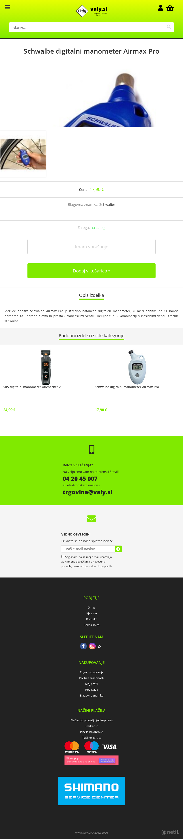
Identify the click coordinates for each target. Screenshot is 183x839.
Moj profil (91, 684)
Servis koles (91, 625)
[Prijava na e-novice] (118, 549)
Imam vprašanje (91, 247)
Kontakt (91, 619)
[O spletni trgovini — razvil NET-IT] (170, 832)
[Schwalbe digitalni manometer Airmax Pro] (91, 98)
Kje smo (91, 613)
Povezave (91, 690)
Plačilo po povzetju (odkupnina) (91, 720)
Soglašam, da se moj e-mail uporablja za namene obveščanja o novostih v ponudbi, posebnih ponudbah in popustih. (86, 561)
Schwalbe (107, 204)
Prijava (162, 8)
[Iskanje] (169, 27)
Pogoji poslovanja (91, 672)
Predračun (91, 726)
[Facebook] (83, 646)
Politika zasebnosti (91, 678)
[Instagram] (92, 646)
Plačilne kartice (91, 738)
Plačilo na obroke (91, 732)
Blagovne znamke (91, 695)
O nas (91, 607)
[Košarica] (169, 8)
